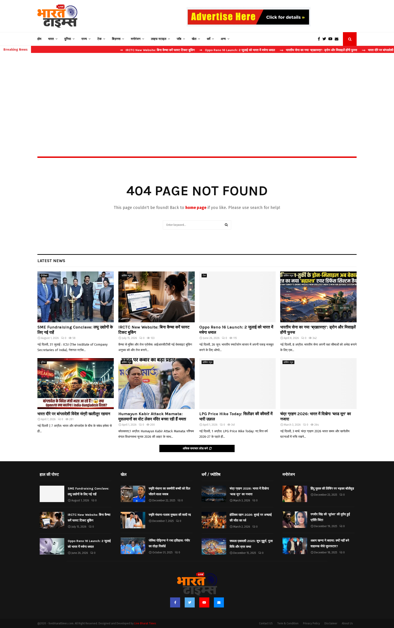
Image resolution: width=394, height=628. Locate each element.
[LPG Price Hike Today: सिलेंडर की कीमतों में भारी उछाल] (237, 383)
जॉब (179, 39)
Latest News (51, 260)
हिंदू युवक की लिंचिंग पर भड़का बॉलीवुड (332, 488)
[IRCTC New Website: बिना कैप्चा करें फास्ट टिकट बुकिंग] (156, 296)
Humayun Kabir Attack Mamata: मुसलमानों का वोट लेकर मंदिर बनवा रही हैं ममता (152, 416)
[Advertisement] (197, 95)
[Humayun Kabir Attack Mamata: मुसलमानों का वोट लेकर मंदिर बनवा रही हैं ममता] (156, 383)
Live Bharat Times (145, 623)
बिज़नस (116, 39)
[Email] (338, 39)
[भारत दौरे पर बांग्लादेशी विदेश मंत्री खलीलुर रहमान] (75, 383)
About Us (347, 623)
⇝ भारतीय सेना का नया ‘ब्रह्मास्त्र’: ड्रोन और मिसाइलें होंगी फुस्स (298, 50)
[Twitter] (325, 39)
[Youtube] (331, 39)
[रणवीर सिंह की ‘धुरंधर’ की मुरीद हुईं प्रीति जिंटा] (295, 519)
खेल (194, 39)
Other (44, 275)
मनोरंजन (135, 39)
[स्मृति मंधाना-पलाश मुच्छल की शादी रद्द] (133, 520)
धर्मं (208, 39)
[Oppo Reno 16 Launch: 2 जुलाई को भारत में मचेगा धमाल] (237, 296)
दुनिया (67, 39)
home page (195, 207)
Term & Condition (287, 623)
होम (39, 39)
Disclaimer (330, 623)
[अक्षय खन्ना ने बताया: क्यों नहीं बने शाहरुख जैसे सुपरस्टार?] (295, 546)
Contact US (266, 623)
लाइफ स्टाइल (158, 39)
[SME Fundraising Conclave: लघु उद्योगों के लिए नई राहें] (75, 296)
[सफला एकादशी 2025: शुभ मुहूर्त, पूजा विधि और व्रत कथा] (214, 546)
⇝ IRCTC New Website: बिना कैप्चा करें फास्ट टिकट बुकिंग (137, 50)
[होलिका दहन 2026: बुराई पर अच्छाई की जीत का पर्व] (214, 520)
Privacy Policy (311, 623)
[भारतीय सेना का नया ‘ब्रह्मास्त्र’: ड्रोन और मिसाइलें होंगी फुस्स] (318, 296)
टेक (99, 39)
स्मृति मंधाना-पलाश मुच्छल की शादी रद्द (170, 515)
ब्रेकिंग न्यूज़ (126, 275)
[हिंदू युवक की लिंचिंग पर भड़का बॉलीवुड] (295, 494)
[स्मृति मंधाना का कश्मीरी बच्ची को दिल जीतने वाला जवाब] (133, 494)
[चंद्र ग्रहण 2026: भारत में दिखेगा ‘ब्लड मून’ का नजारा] (318, 383)
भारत (51, 39)
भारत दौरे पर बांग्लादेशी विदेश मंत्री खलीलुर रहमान (73, 413)
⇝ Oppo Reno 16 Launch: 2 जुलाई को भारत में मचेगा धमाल (216, 50)
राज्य (84, 39)
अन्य (223, 39)
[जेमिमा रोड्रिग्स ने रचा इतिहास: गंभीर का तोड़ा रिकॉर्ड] (133, 546)
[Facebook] (320, 39)
